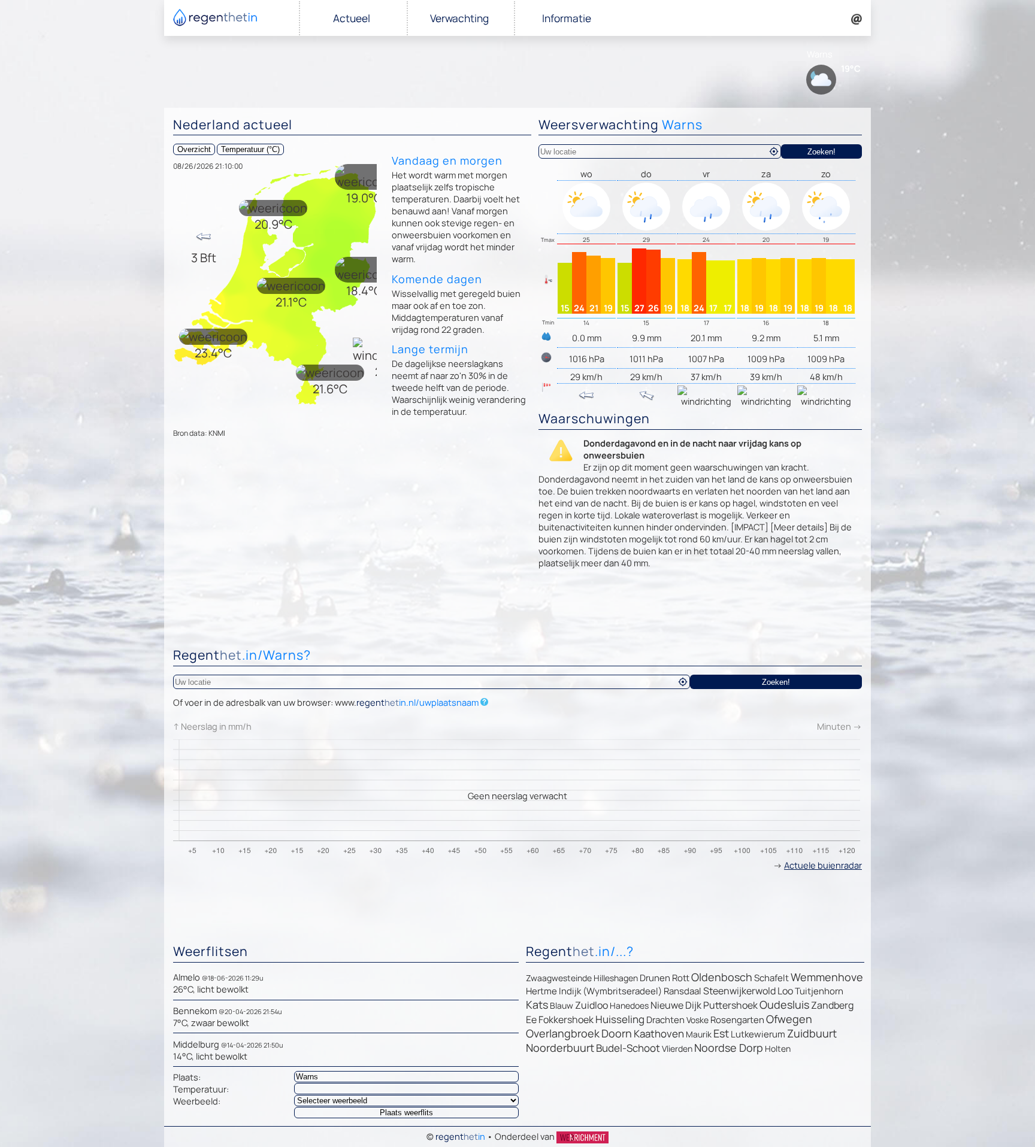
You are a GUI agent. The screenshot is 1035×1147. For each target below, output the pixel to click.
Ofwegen (789, 1019)
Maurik (699, 1034)
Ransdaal (682, 991)
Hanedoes (629, 1005)
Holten (778, 1048)
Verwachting (459, 18)
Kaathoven (659, 1033)
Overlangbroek (563, 1033)
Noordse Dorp (728, 1047)
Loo (785, 990)
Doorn (616, 1033)
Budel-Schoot (628, 1048)
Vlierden (677, 1048)
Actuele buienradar (823, 865)
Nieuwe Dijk (675, 1005)
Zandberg (832, 1005)
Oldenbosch (721, 977)
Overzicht (194, 149)
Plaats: (187, 1077)
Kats (537, 1004)
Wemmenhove (827, 977)
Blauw (561, 1005)
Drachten (665, 1020)
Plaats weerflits (406, 1112)
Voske (697, 1019)
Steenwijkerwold (739, 990)
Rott (680, 978)
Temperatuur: (201, 1089)
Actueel (351, 18)
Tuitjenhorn (819, 991)
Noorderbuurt (560, 1047)
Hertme (541, 991)
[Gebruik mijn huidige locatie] (774, 151)
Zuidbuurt (812, 1033)
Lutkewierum (758, 1034)
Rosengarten (737, 1020)
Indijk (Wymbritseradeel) (610, 991)
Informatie (566, 18)
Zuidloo (591, 1005)
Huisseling (619, 1019)
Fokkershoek (566, 1019)
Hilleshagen (616, 978)
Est (721, 1033)
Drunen (655, 978)
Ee (531, 1019)
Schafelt (771, 978)
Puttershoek (730, 1005)
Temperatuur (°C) (250, 149)
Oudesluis (784, 1004)
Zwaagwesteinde (559, 978)
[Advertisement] (517, 611)
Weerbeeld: (196, 1101)
